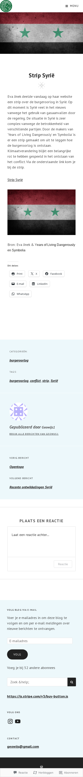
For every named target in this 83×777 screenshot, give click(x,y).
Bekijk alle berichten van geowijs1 (34, 433)
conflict (35, 380)
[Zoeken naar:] (37, 682)
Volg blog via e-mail (22, 609)
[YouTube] (18, 721)
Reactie (63, 564)
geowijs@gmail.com (23, 746)
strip (45, 380)
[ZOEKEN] (71, 682)
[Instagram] (10, 721)
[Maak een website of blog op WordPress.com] (41, 767)
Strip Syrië (15, 179)
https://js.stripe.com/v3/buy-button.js (37, 696)
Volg (17, 654)
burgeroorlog (18, 360)
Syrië (54, 380)
